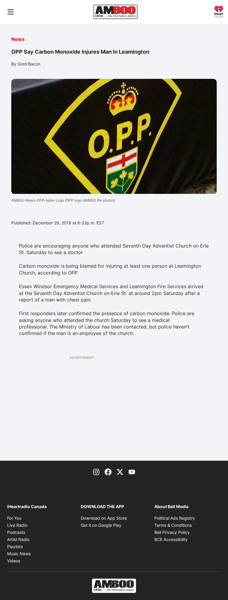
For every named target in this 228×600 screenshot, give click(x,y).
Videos (13, 560)
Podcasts (16, 532)
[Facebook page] (108, 471)
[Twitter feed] (120, 471)
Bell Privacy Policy (172, 532)
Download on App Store (104, 518)
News (18, 39)
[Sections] (11, 12)
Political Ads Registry (174, 518)
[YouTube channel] (131, 471)
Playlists (15, 546)
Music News (19, 553)
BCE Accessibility (171, 539)
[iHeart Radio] (218, 11)
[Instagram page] (96, 471)
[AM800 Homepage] (115, 12)
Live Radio (17, 525)
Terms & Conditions (173, 525)
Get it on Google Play (101, 525)
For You (14, 518)
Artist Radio (18, 539)
